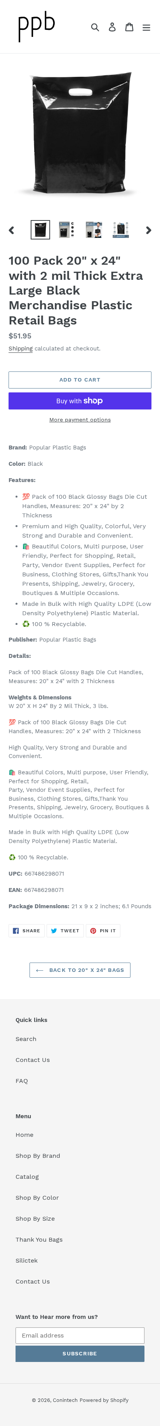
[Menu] (146, 26)
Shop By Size (35, 1218)
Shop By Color (37, 1197)
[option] (40, 229)
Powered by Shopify (104, 1400)
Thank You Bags (39, 1239)
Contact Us (33, 1059)
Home (24, 1134)
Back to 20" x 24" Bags (85, 970)
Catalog (27, 1176)
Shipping (21, 348)
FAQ (22, 1080)
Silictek (27, 1260)
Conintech (65, 1400)
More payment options (80, 419)
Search (26, 1039)
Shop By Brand (38, 1155)
